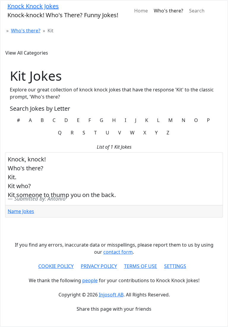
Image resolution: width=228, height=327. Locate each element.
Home (141, 10)
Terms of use (140, 266)
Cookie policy (56, 266)
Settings (175, 266)
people (90, 280)
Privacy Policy (99, 266)
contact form (118, 252)
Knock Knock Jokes (33, 6)
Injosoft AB (111, 294)
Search (197, 10)
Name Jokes (21, 211)
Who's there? (168, 10)
